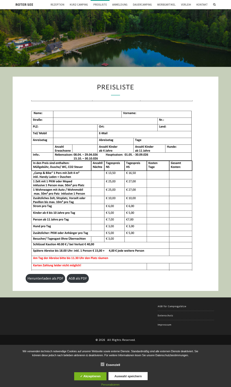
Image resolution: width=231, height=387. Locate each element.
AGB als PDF (78, 278)
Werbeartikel (166, 4)
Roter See (24, 4)
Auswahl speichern (128, 376)
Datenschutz (165, 315)
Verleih (186, 4)
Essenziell (113, 364)
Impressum (164, 324)
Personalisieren (110, 384)
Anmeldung (119, 4)
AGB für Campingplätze (172, 306)
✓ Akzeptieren (90, 376)
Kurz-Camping (79, 4)
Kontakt (202, 4)
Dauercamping (142, 4)
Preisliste (100, 4)
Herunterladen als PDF (45, 278)
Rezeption (57, 4)
